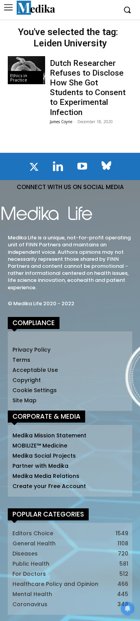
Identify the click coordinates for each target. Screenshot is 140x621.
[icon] (34, 168)
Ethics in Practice (18, 78)
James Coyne (61, 121)
